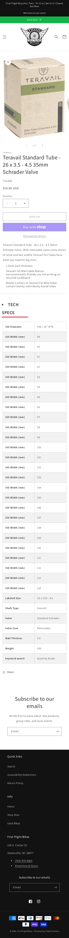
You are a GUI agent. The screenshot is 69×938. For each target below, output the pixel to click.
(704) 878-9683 (23, 860)
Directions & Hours (26, 866)
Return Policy (15, 783)
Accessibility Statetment (21, 774)
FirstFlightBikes (24, 931)
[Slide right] (43, 146)
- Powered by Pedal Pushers (46, 931)
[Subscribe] (57, 731)
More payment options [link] (34, 235)
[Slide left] (26, 146)
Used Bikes (13, 823)
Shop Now (13, 814)
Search (11, 766)
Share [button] (10, 672)
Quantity (7, 196)
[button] (5, 37)
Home (10, 806)
